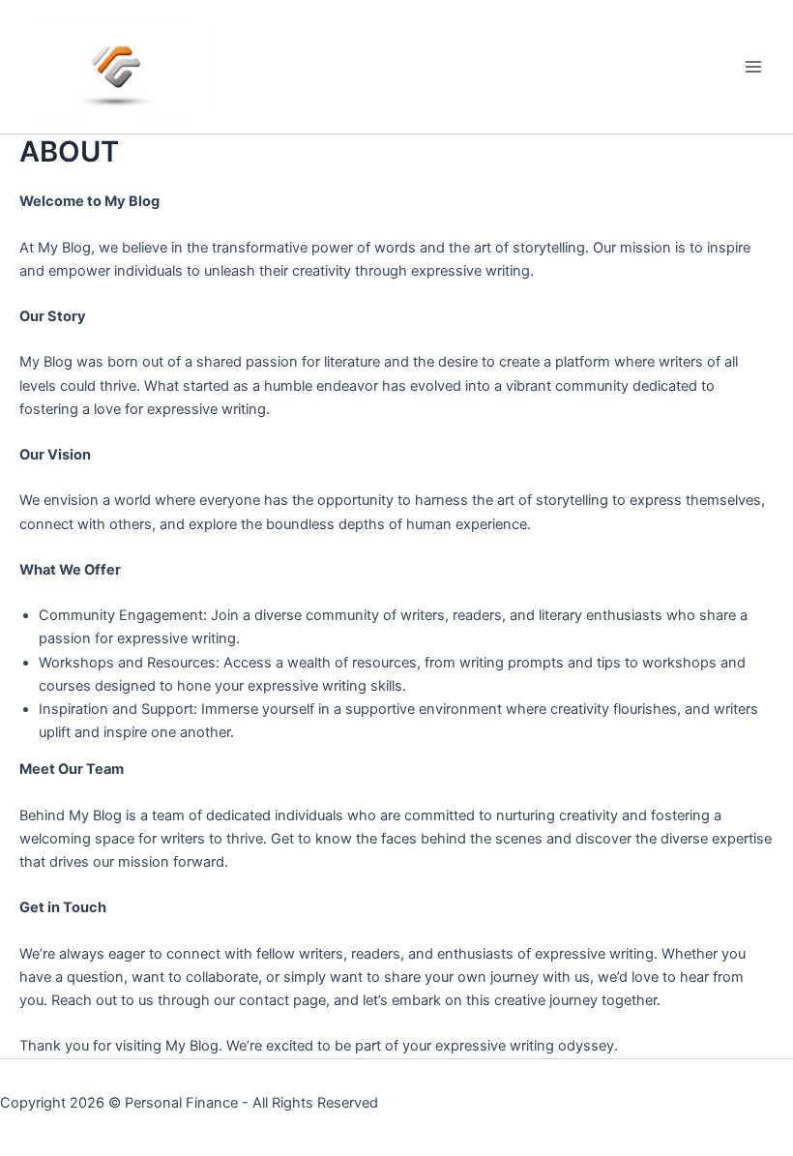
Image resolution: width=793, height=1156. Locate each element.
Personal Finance (181, 1103)
